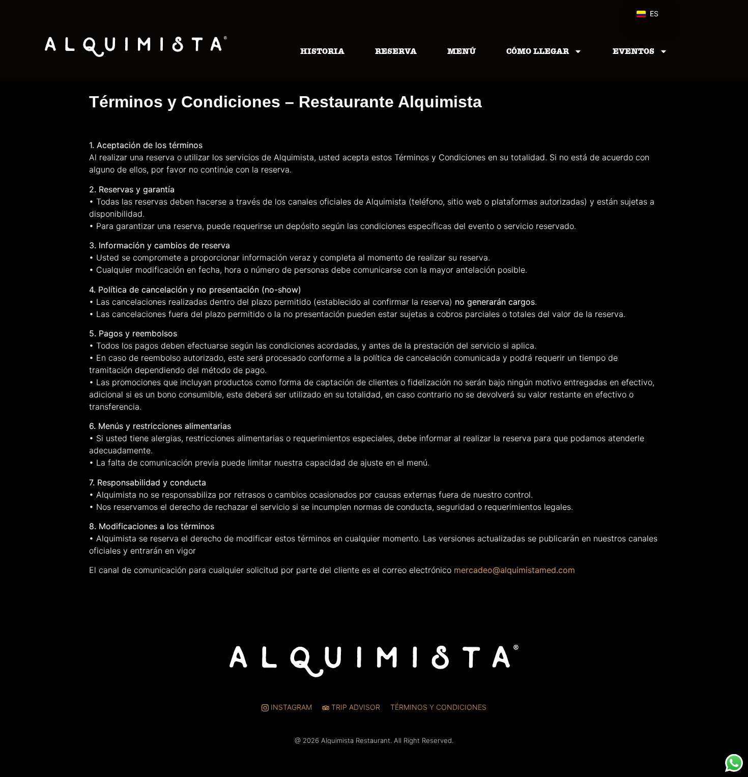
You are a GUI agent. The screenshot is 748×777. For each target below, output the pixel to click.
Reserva (396, 51)
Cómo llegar (537, 51)
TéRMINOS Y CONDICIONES (438, 707)
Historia (322, 51)
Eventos (633, 51)
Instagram (290, 707)
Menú (461, 51)
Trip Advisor (354, 707)
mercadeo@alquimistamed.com (514, 570)
